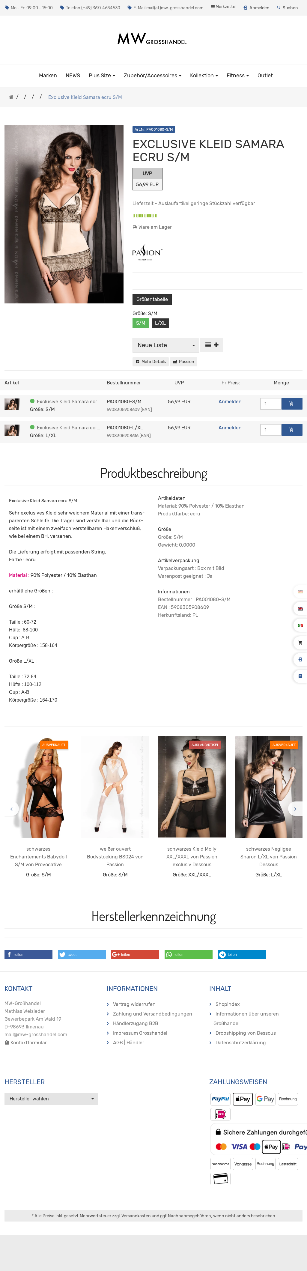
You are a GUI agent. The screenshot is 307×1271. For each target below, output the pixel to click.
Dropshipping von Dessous (246, 1033)
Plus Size (100, 75)
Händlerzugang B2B (135, 1023)
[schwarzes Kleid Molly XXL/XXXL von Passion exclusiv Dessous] (192, 787)
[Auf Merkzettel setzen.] (211, 345)
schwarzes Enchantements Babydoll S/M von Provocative (38, 856)
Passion (185, 361)
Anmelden (259, 7)
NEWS (73, 75)
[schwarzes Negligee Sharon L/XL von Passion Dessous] (269, 787)
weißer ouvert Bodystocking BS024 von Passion (115, 856)
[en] (300, 608)
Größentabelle (152, 299)
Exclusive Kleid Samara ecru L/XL (74, 428)
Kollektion (202, 75)
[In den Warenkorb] (292, 404)
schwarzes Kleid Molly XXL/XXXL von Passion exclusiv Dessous (191, 856)
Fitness (236, 75)
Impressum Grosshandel (140, 1033)
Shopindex (228, 1004)
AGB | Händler (128, 1043)
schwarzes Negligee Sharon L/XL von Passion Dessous (268, 856)
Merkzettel (225, 6)
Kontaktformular (28, 1043)
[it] (300, 625)
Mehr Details (153, 361)
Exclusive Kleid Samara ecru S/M (74, 401)
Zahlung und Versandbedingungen (152, 1014)
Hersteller (24, 1082)
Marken (48, 75)
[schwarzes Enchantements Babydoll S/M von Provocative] (38, 787)
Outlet (265, 75)
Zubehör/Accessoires (151, 75)
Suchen (290, 7)
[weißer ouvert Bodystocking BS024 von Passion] (115, 787)
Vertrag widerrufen (134, 1004)
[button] (28, 954)
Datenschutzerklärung (241, 1043)
